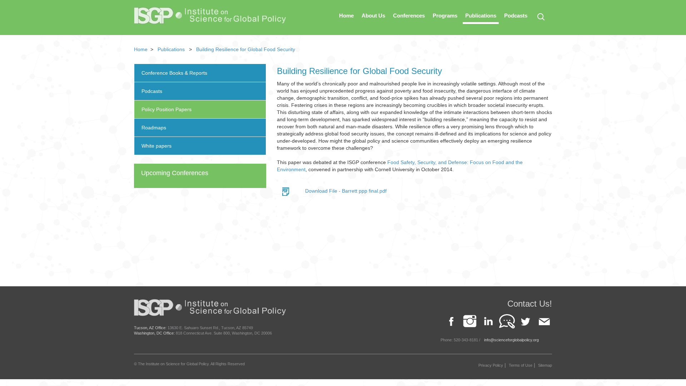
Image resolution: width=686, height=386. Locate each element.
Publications (480, 16)
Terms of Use (520, 365)
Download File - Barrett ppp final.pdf (346, 191)
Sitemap (545, 365)
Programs (445, 16)
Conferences (409, 16)
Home (346, 16)
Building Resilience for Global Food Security (245, 49)
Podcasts (515, 16)
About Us (373, 16)
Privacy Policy (490, 365)
